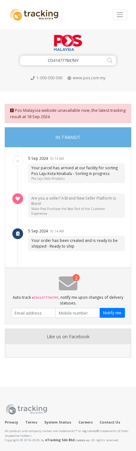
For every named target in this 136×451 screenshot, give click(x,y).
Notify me (112, 313)
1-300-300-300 (49, 78)
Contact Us (110, 422)
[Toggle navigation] (120, 14)
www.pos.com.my (89, 78)
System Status (57, 422)
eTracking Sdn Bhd (67, 440)
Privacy (11, 422)
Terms (31, 422)
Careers (85, 422)
